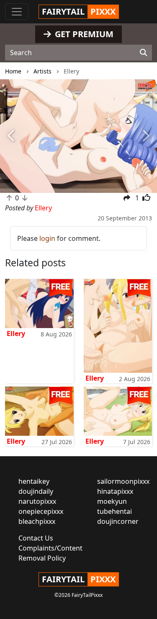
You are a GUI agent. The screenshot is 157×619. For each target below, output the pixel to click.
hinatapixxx (115, 491)
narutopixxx (37, 501)
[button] (11, 136)
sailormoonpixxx (123, 481)
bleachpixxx (36, 521)
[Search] (143, 53)
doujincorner (118, 521)
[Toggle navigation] (16, 11)
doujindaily (35, 491)
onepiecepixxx (40, 511)
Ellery (16, 333)
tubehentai (114, 511)
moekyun (112, 501)
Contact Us (35, 538)
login (47, 238)
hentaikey (33, 481)
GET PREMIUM (83, 34)
